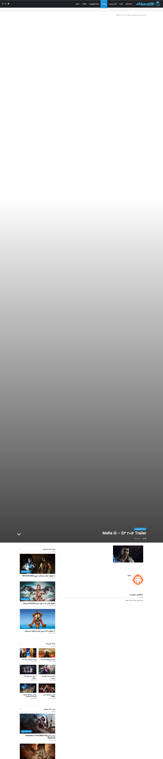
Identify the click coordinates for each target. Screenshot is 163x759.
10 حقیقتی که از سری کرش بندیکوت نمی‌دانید (40, 631)
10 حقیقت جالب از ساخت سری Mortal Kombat (38, 576)
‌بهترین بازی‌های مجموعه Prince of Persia (29, 696)
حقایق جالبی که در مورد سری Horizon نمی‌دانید (39, 603)
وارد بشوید (128, 600)
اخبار (121, 4)
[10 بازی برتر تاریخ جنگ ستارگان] (28, 669)
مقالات (84, 4)
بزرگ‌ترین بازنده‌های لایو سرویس (48, 677)
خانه (143, 15)
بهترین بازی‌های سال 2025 (48, 659)
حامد (143, 538)
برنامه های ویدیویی (136, 15)
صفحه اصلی (128, 4)
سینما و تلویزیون (94, 4)
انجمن (77, 4)
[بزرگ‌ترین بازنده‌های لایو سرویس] (47, 669)
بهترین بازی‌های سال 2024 (29, 659)
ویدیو (104, 4)
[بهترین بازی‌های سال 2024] (28, 653)
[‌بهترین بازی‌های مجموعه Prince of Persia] (28, 688)
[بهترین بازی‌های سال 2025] (47, 653)
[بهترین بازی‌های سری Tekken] (47, 688)
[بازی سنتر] (148, 4)
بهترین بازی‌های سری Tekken (49, 696)
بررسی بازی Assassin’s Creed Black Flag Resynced (40, 736)
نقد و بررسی (113, 4)
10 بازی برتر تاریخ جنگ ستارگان (30, 677)
